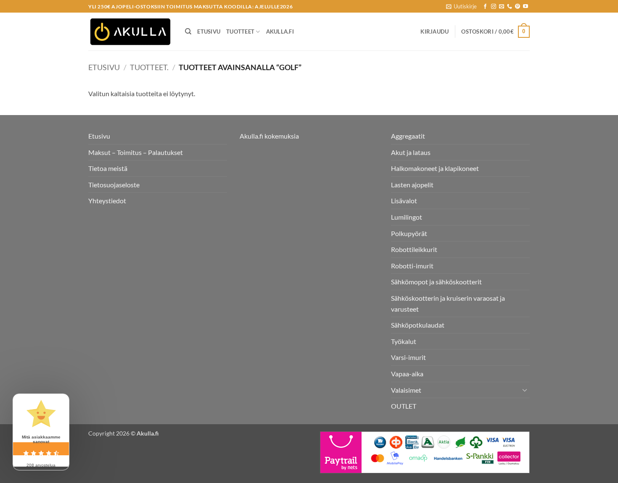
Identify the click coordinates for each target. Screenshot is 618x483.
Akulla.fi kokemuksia (269, 136)
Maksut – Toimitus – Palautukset (135, 152)
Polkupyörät (409, 233)
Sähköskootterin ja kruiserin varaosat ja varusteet (448, 303)
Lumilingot (406, 217)
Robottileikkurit (414, 249)
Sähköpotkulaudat (417, 325)
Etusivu (208, 31)
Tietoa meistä (107, 168)
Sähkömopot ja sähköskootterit (436, 282)
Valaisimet (406, 390)
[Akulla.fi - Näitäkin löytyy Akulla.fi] (130, 31)
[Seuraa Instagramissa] (493, 7)
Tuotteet (240, 31)
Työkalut (403, 341)
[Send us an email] (501, 7)
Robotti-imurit (412, 266)
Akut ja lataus (410, 152)
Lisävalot (404, 201)
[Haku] (188, 31)
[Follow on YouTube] (525, 7)
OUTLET (403, 406)
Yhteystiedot (107, 201)
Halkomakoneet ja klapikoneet (435, 168)
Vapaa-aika (407, 374)
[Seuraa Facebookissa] (485, 7)
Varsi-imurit (408, 357)
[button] (461, 6)
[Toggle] (525, 390)
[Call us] (509, 7)
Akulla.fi (280, 31)
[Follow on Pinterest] (517, 7)
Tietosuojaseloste (114, 185)
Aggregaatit (408, 136)
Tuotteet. (149, 67)
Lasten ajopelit (412, 185)
